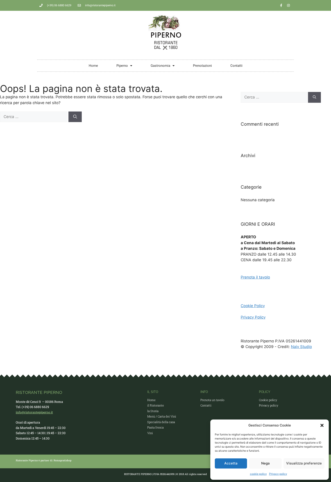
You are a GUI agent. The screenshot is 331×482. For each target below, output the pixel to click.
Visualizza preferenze (304, 463)
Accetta (231, 463)
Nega (265, 463)
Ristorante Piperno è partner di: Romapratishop (43, 460)
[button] (322, 425)
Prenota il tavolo (255, 277)
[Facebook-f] (281, 5)
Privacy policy (278, 473)
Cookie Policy (253, 305)
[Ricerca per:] (34, 116)
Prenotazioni (202, 66)
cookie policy (258, 473)
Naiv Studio (301, 346)
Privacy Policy (253, 317)
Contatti (236, 66)
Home (93, 66)
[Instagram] (288, 5)
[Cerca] (75, 117)
